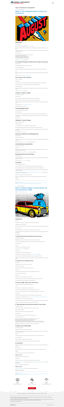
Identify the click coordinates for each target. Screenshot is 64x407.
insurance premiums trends (28, 183)
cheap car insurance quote (20, 368)
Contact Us (42, 393)
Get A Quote (18, 393)
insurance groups (17, 374)
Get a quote (32, 388)
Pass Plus (25, 374)
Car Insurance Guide (28, 393)
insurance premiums (21, 374)
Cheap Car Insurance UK (22, 183)
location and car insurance (34, 183)
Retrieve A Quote (23, 393)
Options (46, 393)
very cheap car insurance (35, 254)
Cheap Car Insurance (24, 15)
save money (27, 374)
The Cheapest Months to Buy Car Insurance (25, 75)
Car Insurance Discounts (24, 160)
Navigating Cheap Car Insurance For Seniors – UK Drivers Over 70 (35, 172)
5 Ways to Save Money (21, 90)
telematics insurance (39, 183)
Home (16, 9)
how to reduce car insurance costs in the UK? (26, 104)
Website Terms (34, 393)
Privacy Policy (38, 393)
